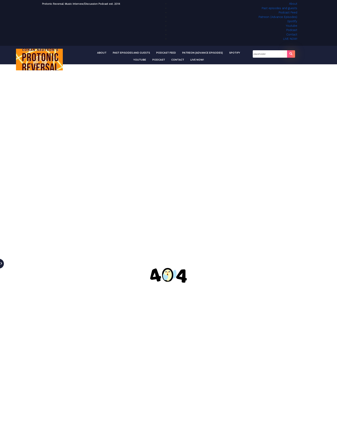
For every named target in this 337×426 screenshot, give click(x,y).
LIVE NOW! (290, 39)
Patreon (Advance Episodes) (278, 17)
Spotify (292, 21)
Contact (291, 34)
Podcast (291, 30)
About (293, 3)
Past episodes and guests (279, 8)
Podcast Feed (288, 12)
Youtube (291, 25)
